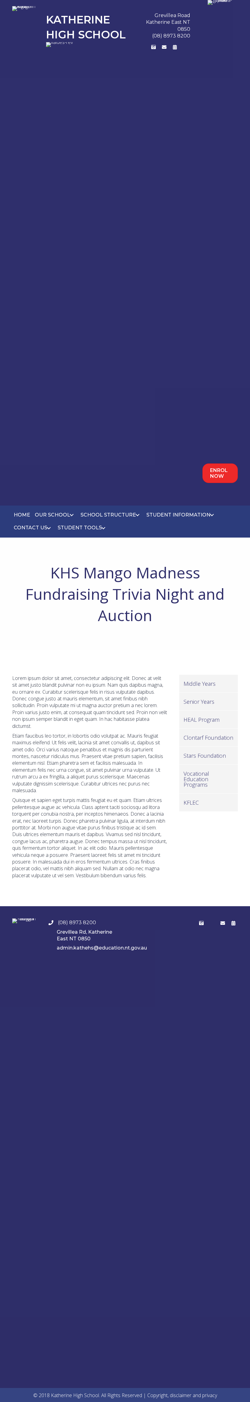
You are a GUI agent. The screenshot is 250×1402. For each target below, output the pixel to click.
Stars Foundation (205, 755)
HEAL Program (202, 719)
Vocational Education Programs (196, 779)
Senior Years (199, 701)
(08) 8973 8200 (171, 36)
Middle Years (200, 683)
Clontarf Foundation (208, 737)
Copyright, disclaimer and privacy (182, 1395)
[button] (143, 47)
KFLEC (191, 802)
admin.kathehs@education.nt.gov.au (102, 948)
